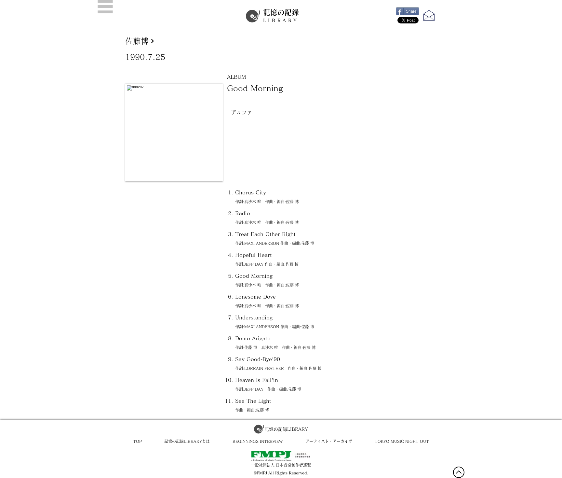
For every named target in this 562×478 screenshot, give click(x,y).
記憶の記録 (281, 16)
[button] (105, 6)
